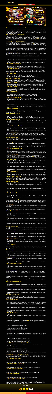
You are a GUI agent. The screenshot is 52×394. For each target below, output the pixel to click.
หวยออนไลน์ (7, 177)
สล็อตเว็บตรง (14, 134)
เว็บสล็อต (37, 38)
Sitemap (28, 385)
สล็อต (12, 32)
